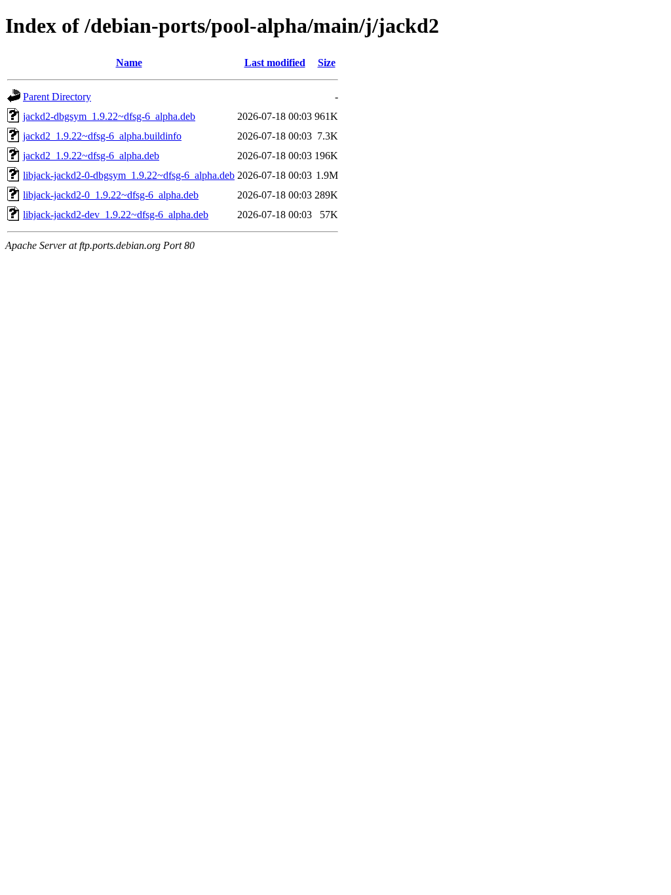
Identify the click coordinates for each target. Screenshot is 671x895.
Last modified (274, 62)
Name (129, 62)
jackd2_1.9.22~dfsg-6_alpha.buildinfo (102, 136)
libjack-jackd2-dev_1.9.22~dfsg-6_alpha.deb (115, 214)
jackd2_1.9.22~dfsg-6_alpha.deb (91, 155)
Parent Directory (57, 96)
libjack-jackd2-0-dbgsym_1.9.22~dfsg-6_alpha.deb (129, 175)
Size (327, 62)
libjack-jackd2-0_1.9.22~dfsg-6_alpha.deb (111, 194)
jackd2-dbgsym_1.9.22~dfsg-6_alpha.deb (109, 116)
